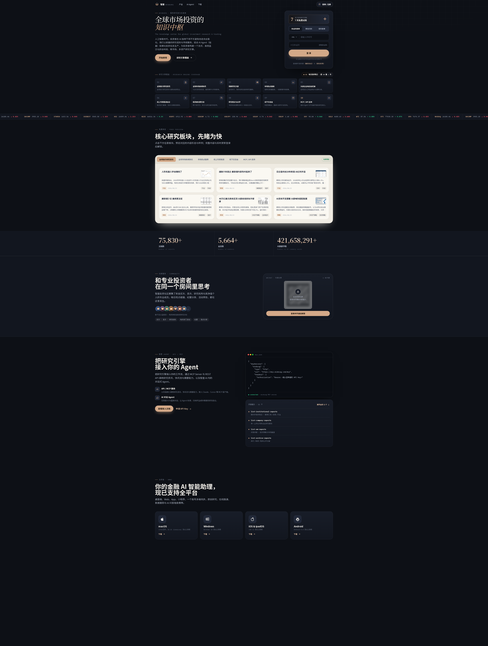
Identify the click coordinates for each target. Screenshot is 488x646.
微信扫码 (309, 28)
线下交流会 (233, 159)
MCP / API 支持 (249, 159)
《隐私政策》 (320, 63)
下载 (200, 4)
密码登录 (322, 28)
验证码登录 (296, 28)
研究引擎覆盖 (183, 57)
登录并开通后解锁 (298, 313)
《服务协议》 (308, 63)
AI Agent (190, 4)
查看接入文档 (164, 408)
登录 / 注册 (326, 4)
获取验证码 (323, 45)
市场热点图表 (203, 159)
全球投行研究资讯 (166, 159)
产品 (181, 4)
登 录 (309, 53)
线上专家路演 (219, 159)
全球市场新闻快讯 (186, 159)
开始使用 (163, 57)
